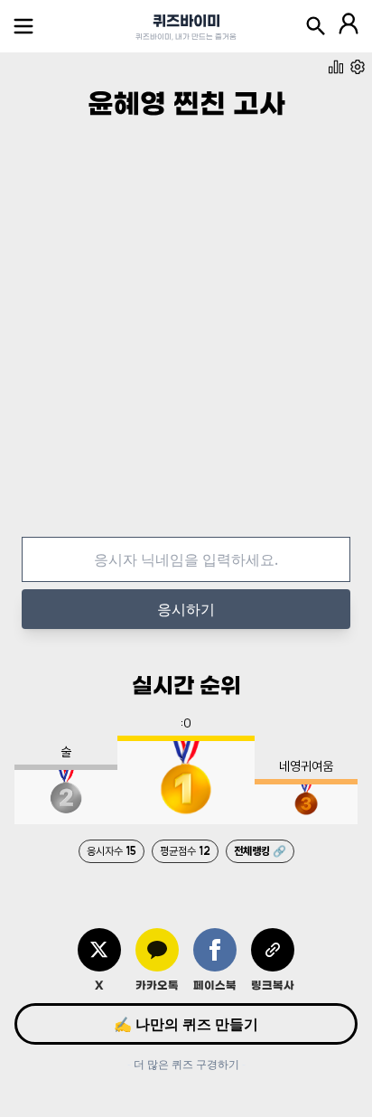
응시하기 (186, 609)
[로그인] (348, 26)
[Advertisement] (186, 343)
